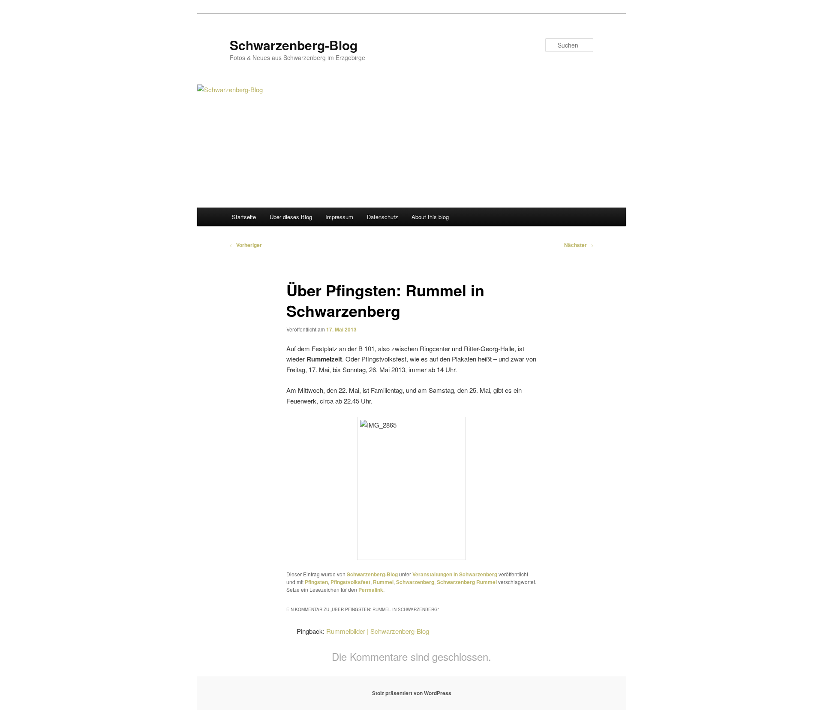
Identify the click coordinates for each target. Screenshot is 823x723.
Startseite (244, 217)
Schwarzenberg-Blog (293, 45)
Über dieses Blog (291, 217)
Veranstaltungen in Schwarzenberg (454, 574)
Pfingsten (316, 582)
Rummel (383, 582)
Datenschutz (382, 217)
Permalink (370, 589)
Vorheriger (246, 245)
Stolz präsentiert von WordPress (411, 693)
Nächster (578, 245)
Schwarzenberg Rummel (467, 582)
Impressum (339, 217)
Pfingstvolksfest (350, 582)
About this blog (430, 217)
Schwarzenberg (415, 582)
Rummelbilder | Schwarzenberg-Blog (377, 631)
